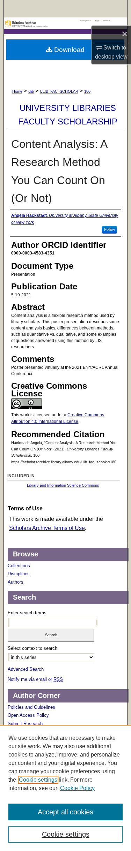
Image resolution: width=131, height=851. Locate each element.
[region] (65, 788)
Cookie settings (38, 780)
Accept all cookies (65, 812)
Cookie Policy (77, 788)
